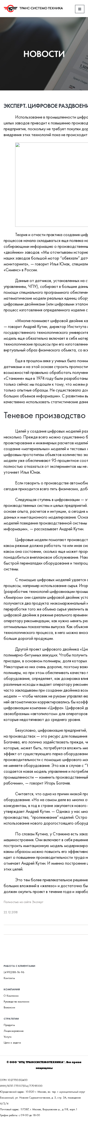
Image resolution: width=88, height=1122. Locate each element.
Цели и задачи (12, 1043)
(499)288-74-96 (14, 972)
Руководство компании (16, 1001)
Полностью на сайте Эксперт (23, 902)
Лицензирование (13, 1031)
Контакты (9, 978)
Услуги (7, 1037)
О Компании (11, 996)
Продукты (9, 1025)
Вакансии (9, 1007)
